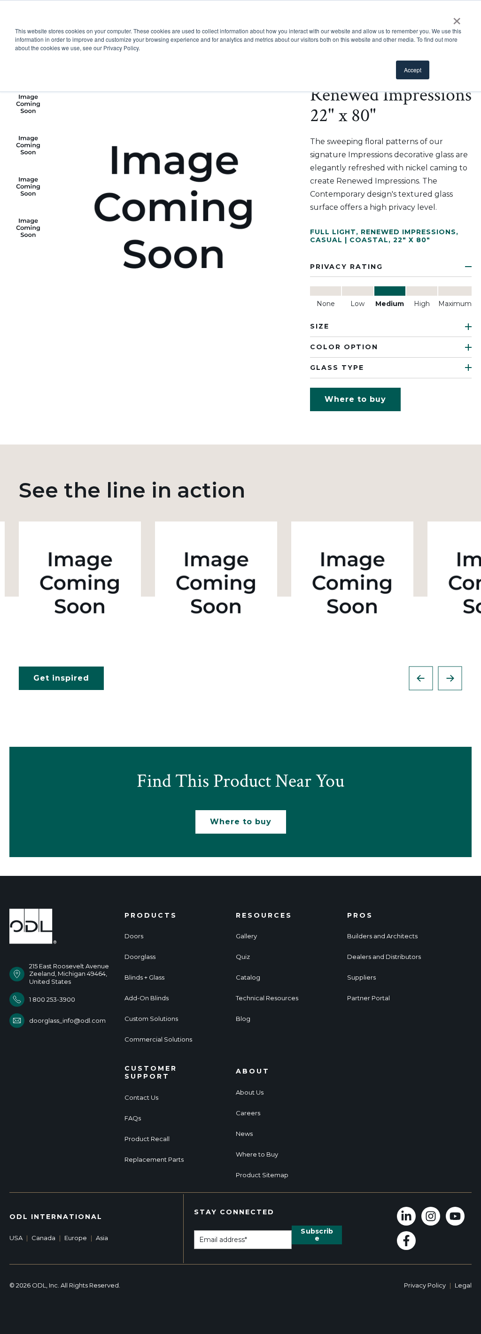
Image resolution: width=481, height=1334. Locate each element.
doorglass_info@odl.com (67, 1020)
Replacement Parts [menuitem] (154, 1160)
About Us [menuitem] (250, 1092)
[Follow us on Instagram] (430, 1216)
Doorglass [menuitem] (139, 957)
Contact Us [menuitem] (141, 1098)
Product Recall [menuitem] (147, 1139)
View (80, 582)
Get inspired (61, 678)
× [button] (456, 18)
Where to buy (355, 399)
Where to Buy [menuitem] (257, 1154)
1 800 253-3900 (52, 999)
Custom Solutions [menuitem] (151, 1019)
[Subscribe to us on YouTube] (455, 1216)
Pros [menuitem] (360, 916)
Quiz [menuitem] (243, 957)
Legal (463, 1285)
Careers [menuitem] (248, 1113)
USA (16, 1238)
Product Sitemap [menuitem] (262, 1175)
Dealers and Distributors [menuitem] (384, 957)
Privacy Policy (425, 1285)
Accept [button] (412, 70)
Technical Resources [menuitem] (267, 998)
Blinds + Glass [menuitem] (144, 977)
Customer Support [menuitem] (150, 1073)
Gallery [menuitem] (246, 936)
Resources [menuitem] (264, 916)
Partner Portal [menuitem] (368, 998)
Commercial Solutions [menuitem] (158, 1039)
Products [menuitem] (150, 916)
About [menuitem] (253, 1071)
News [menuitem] (244, 1134)
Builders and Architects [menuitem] (382, 936)
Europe (75, 1238)
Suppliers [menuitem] (361, 977)
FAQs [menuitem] (132, 1118)
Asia (102, 1238)
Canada (43, 1238)
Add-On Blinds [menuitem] (146, 998)
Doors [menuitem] (133, 936)
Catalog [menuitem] (248, 977)
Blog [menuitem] (243, 1019)
